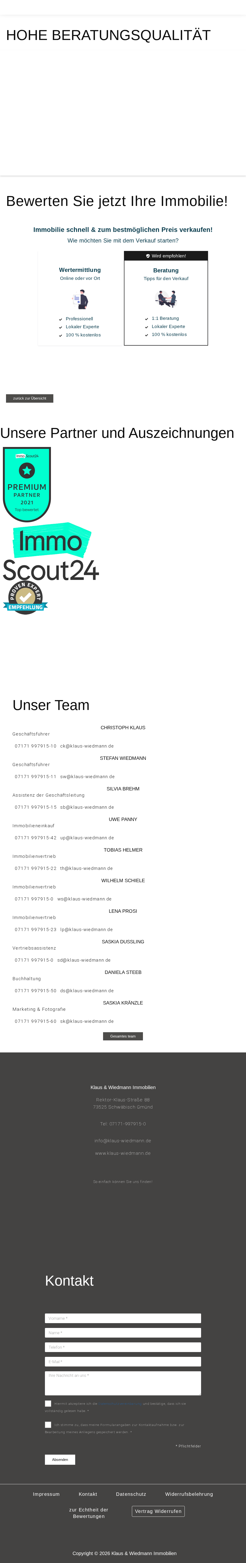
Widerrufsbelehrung (189, 1494)
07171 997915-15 (36, 807)
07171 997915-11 (36, 776)
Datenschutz (131, 1494)
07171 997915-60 (36, 1021)
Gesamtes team (123, 1036)
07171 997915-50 (36, 990)
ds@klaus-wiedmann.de (87, 990)
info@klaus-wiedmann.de (123, 1140)
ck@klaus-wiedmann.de (87, 746)
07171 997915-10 (36, 746)
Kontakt (88, 1494)
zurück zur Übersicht (29, 398)
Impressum (46, 1494)
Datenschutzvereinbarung (120, 1403)
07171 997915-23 (36, 929)
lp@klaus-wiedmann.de (86, 929)
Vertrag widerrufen (158, 1511)
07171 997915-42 (36, 838)
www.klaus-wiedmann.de (123, 1153)
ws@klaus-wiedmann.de (84, 899)
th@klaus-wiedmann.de (86, 868)
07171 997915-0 (34, 899)
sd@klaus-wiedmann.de (84, 960)
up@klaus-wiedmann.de (87, 838)
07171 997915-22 (36, 868)
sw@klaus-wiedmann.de (87, 776)
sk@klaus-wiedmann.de (87, 1021)
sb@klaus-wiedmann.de (87, 807)
